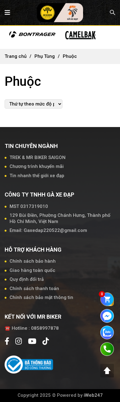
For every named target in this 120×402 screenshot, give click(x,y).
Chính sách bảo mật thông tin (41, 297)
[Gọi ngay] (107, 349)
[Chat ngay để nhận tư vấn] (107, 315)
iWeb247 (93, 395)
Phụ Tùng (44, 56)
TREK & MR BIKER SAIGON (38, 157)
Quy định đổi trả (27, 279)
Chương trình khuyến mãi (37, 166)
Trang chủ (15, 56)
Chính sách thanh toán (34, 288)
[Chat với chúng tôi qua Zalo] (107, 332)
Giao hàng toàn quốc (32, 270)
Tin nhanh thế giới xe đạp (37, 175)
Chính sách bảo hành (33, 261)
